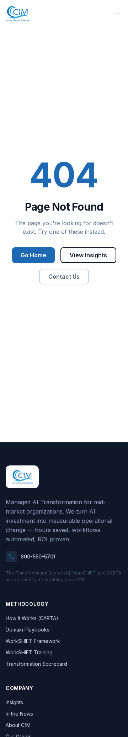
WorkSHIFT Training (29, 652)
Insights (14, 702)
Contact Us (64, 276)
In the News (19, 714)
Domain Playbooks (27, 630)
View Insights (88, 255)
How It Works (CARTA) (32, 618)
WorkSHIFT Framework (33, 641)
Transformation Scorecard (36, 664)
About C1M (18, 725)
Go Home (33, 255)
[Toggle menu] (116, 13)
